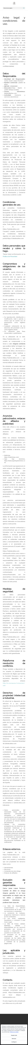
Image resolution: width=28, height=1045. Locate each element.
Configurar (14, 1041)
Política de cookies (14, 1032)
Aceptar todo (14, 1035)
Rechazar (14, 1038)
